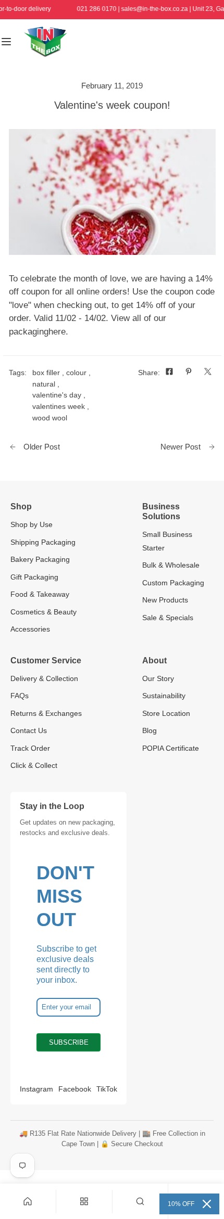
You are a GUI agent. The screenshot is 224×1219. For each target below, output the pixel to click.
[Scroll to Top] (204, 1162)
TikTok (106, 1089)
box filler (46, 372)
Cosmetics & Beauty (43, 612)
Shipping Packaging (43, 542)
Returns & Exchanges (46, 713)
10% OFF (181, 1204)
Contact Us (28, 730)
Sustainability (163, 695)
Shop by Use (31, 524)
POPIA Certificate (170, 748)
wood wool (49, 418)
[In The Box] (45, 41)
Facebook (74, 1089)
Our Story (158, 678)
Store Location (166, 713)
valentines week (58, 406)
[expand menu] (6, 42)
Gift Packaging (34, 577)
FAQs (19, 695)
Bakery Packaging (40, 559)
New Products (165, 600)
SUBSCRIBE (69, 1042)
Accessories (30, 629)
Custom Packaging (173, 583)
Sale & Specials (167, 617)
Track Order (30, 748)
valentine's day (56, 395)
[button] (141, 1201)
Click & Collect (33, 765)
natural (43, 384)
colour (76, 372)
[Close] (207, 1204)
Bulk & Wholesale (171, 565)
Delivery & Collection (44, 678)
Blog (149, 730)
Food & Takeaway (39, 594)
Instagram (36, 1089)
